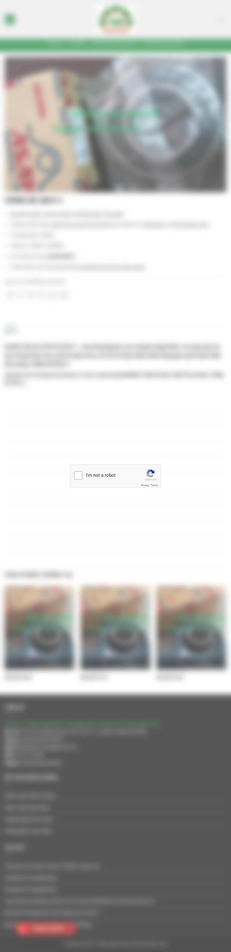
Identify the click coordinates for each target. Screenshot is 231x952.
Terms (154, 485)
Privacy (145, 485)
